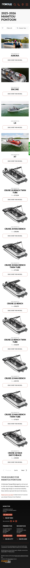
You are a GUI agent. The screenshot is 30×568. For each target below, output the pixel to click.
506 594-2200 (23, 539)
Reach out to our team (7, 494)
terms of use (11, 551)
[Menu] (27, 4)
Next (22, 470)
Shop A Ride (10, 559)
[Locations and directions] (22, 4)
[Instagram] (16, 521)
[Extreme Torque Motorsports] (6, 4)
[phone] (18, 4)
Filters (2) (9, 28)
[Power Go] (15, 561)
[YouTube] (14, 521)
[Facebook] (11, 521)
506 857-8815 (9, 518)
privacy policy (4, 551)
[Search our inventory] (14, 4)
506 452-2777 (9, 539)
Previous (8, 470)
